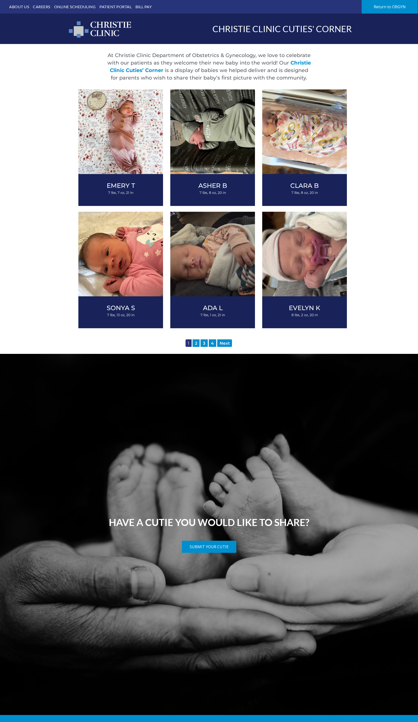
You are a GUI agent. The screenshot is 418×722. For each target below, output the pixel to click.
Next (225, 343)
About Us (19, 6)
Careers (41, 6)
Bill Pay (143, 6)
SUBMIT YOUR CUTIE (209, 546)
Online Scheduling (75, 6)
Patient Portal (115, 6)
